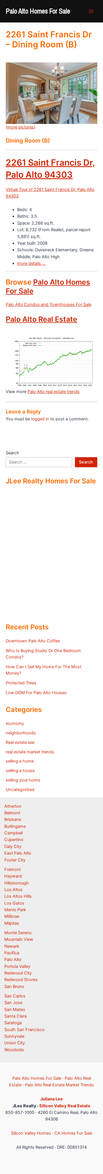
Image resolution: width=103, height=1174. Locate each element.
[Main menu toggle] (91, 11)
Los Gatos (14, 903)
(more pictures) (20, 127)
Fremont (12, 869)
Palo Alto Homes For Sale (38, 11)
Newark (11, 946)
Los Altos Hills (18, 896)
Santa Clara (15, 1016)
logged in (40, 419)
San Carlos (14, 996)
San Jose (13, 1002)
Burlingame (15, 826)
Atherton (12, 806)
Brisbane (12, 819)
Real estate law (20, 742)
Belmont (12, 812)
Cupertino (13, 839)
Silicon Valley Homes (31, 1133)
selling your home (23, 780)
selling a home (20, 761)
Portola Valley (17, 966)
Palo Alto (12, 959)
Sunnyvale (14, 1036)
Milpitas (11, 923)
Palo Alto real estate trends (53, 391)
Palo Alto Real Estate (41, 319)
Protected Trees (21, 682)
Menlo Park (15, 909)
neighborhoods (21, 733)
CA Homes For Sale (73, 1133)
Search (12, 452)
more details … (31, 263)
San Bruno (14, 986)
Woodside (14, 1049)
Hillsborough (16, 883)
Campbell (13, 833)
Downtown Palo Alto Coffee (33, 641)
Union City (14, 1042)
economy (15, 723)
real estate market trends (30, 751)
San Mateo (14, 1009)
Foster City (14, 860)
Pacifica (11, 952)
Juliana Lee (51, 1099)
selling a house (20, 770)
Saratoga (13, 1022)
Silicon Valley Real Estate (64, 1105)
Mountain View (18, 939)
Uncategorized (20, 789)
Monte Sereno (18, 932)
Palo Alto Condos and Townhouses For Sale (48, 304)
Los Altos (13, 889)
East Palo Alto (17, 853)
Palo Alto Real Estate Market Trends (59, 1084)
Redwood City (18, 973)
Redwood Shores (21, 979)
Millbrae (11, 916)
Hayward (13, 876)
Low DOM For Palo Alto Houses (36, 692)
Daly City (12, 846)
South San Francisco (24, 1029)
